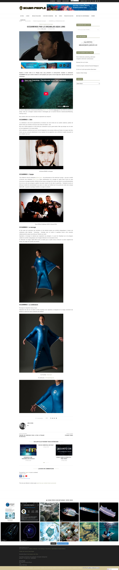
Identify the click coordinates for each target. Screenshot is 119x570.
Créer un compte (65, 1)
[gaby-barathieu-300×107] (88, 40)
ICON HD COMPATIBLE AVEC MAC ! (46, 445)
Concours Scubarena (48, 15)
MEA (56, 15)
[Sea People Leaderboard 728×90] (72, 5)
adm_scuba (43, 28)
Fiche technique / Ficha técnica (44, 548)
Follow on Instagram (64, 543)
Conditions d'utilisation (33, 548)
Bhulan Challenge (36, 15)
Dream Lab (49, 374)
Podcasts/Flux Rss (68, 15)
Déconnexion (52, 1)
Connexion (59, 1)
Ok (83, 567)
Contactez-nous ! (84, 1)
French (110, 569)
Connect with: (22, 473)
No (85, 567)
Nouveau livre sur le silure (82, 62)
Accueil (22, 15)
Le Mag (27, 15)
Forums (93, 15)
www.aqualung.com (49, 377)
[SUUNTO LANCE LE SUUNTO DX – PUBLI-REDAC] (64, 450)
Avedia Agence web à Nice (32, 554)
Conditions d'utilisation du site (93, 567)
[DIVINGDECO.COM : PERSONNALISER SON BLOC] (28, 450)
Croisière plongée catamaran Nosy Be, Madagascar (87, 65)
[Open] (10, 512)
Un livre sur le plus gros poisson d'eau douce (86, 69)
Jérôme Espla (39, 177)
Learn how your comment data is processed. (46, 483)
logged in (27, 472)
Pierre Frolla (36, 179)
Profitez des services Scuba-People (26, 551)
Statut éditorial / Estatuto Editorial (58, 548)
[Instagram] (18, 520)
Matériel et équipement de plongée (46, 24)
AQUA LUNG (45, 109)
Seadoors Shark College (81, 73)
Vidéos (60, 15)
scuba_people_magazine (7, 504)
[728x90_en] (46, 63)
